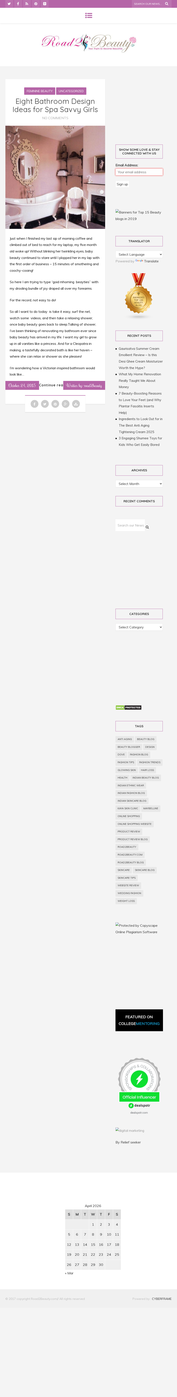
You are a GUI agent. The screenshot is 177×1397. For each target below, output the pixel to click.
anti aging (125, 739)
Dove (121, 754)
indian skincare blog (132, 800)
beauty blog (145, 739)
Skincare (124, 870)
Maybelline (150, 808)
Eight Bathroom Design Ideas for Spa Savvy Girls (55, 105)
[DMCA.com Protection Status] (128, 709)
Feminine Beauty (40, 91)
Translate (151, 261)
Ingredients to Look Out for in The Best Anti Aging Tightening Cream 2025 (141, 425)
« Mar (69, 1273)
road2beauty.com (130, 854)
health (122, 777)
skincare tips (127, 877)
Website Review (128, 885)
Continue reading (55, 385)
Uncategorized (71, 91)
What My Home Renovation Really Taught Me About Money (140, 380)
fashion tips (126, 762)
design (150, 746)
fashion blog (139, 754)
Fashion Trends (149, 762)
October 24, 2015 (22, 385)
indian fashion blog (131, 793)
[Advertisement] (42, 1216)
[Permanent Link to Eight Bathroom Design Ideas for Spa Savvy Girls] (55, 227)
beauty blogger (129, 746)
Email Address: (126, 165)
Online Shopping (129, 816)
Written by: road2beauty (84, 385)
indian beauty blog (146, 777)
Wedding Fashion (129, 893)
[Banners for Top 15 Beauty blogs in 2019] (139, 219)
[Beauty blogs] (138, 318)
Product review (129, 831)
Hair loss (147, 770)
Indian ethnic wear (131, 785)
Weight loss (126, 900)
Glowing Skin (127, 770)
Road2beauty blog (131, 862)
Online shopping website (135, 823)
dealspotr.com (139, 1112)
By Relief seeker (128, 1142)
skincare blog (145, 870)
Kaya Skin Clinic (128, 808)
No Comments (55, 118)
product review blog (133, 839)
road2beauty (127, 846)
